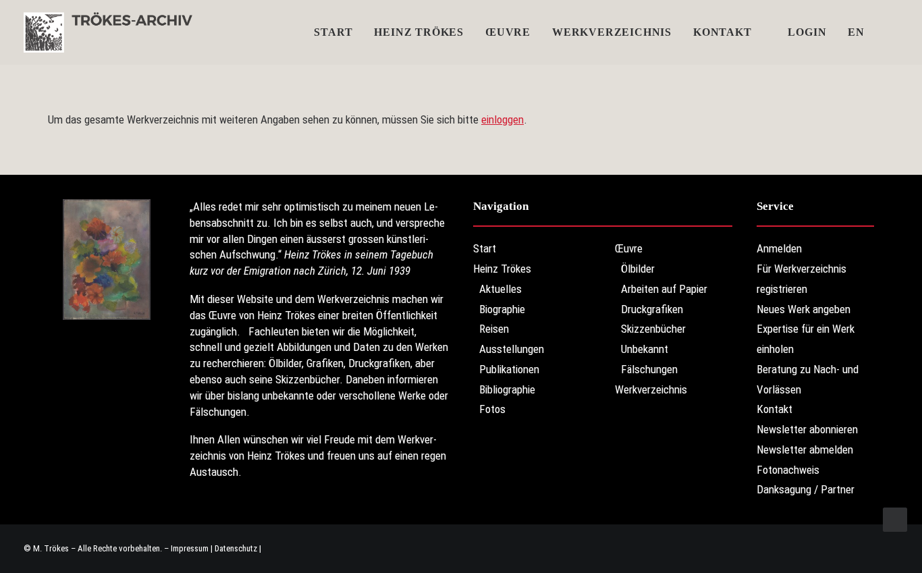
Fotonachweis (788, 469)
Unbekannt (644, 349)
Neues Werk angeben (803, 309)
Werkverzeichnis (612, 32)
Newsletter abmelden (805, 449)
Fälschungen (649, 369)
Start (333, 32)
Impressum (190, 548)
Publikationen (509, 369)
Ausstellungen (511, 349)
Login (807, 32)
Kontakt (722, 32)
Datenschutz (236, 548)
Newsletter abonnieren (807, 429)
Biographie (502, 309)
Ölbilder (638, 268)
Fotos (492, 409)
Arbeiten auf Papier (664, 289)
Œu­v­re (508, 32)
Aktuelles (500, 289)
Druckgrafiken (652, 309)
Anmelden (779, 248)
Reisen (494, 328)
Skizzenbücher (653, 328)
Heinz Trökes (419, 32)
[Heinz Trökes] (108, 32)
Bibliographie (507, 389)
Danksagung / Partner (806, 489)
